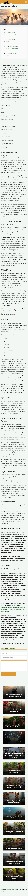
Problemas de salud (11, 53)
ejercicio (8, 44)
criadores (8, 56)
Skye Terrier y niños (13, 49)
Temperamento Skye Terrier (13, 46)
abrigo (8, 42)
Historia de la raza (11, 33)
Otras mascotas (13, 51)
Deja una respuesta (8, 648)
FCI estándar (11, 39)
